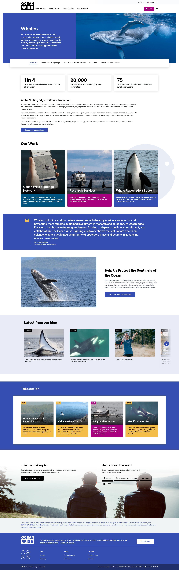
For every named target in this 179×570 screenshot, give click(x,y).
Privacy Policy (93, 555)
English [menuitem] (152, 2)
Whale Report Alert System (75, 63)
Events (42, 555)
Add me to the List (32, 478)
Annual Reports (69, 555)
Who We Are (40, 9)
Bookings (43, 559)
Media (66, 551)
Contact (90, 559)
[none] (152, 2)
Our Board (67, 559)
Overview (33, 63)
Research (93, 63)
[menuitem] (152, 2)
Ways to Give (68, 9)
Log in (140, 2)
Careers (91, 551)
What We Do (54, 9)
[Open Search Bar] (157, 9)
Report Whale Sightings (50, 63)
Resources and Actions (110, 63)
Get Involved (82, 9)
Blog (41, 551)
